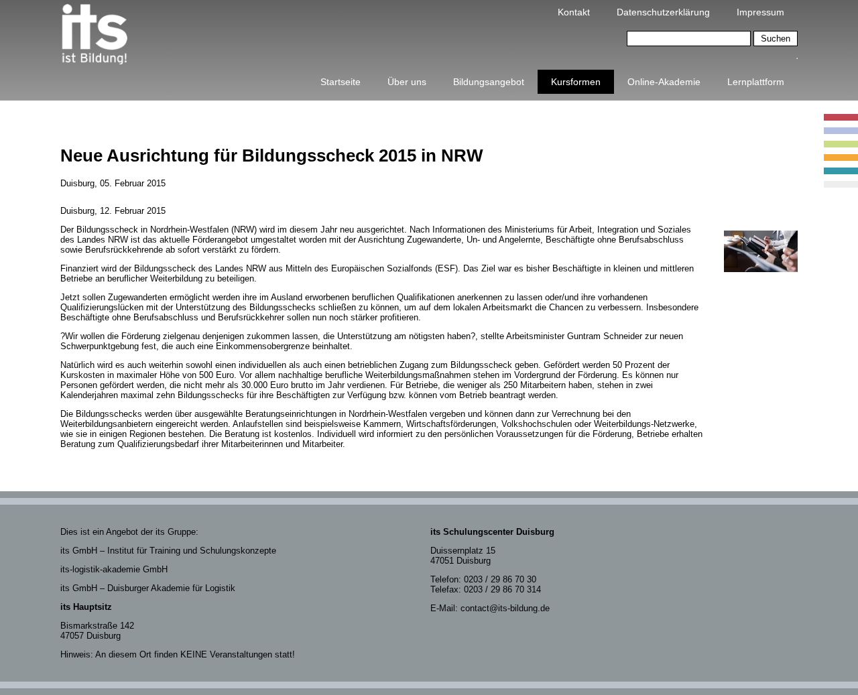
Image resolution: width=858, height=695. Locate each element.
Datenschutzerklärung (663, 12)
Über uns (406, 81)
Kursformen (576, 81)
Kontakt (574, 12)
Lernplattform (755, 81)
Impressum (760, 12)
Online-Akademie (663, 81)
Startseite (340, 81)
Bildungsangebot (488, 81)
